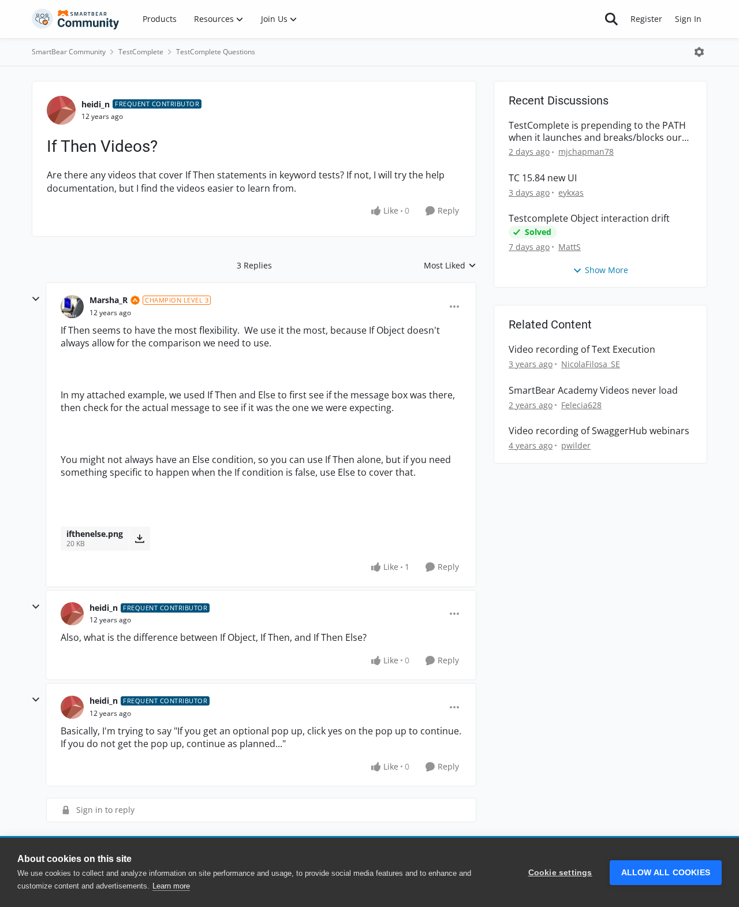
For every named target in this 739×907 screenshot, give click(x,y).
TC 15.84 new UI (543, 178)
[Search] (611, 19)
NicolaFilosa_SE (590, 364)
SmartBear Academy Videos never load (593, 391)
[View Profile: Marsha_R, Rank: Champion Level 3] (72, 306)
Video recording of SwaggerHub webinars (599, 431)
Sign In (688, 18)
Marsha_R (108, 299)
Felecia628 (581, 405)
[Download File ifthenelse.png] (139, 539)
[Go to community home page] (76, 19)
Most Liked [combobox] (450, 265)
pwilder (576, 445)
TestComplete (140, 52)
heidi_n (95, 104)
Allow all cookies (665, 872)
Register (646, 18)
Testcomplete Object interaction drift (589, 218)
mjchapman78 (586, 151)
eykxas (571, 192)
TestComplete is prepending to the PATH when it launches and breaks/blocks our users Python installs (597, 132)
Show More (606, 269)
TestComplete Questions (215, 52)
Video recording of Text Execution (582, 350)
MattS (569, 246)
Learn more (171, 886)
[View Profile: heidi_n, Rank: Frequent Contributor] (61, 110)
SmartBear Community (69, 52)
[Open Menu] (699, 52)
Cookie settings (560, 872)
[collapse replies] (36, 299)
